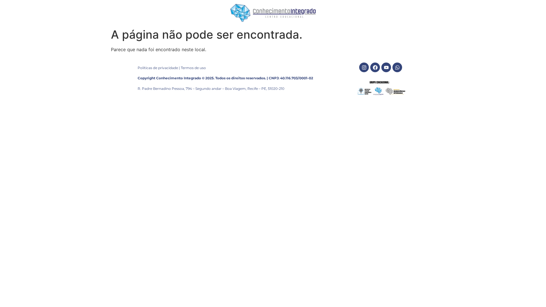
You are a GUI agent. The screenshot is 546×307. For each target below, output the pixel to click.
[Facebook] (375, 67)
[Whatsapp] (397, 67)
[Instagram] (364, 67)
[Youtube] (386, 67)
